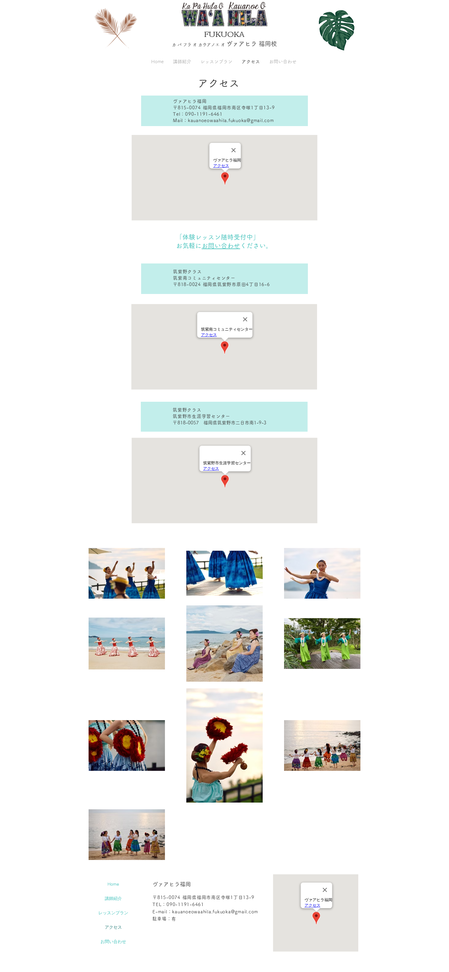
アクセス (113, 927)
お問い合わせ (221, 245)
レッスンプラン (113, 913)
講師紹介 (113, 898)
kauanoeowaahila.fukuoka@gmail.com (215, 911)
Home (113, 884)
